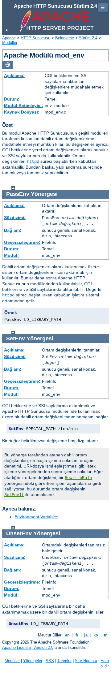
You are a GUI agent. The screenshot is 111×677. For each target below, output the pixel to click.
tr (105, 635)
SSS (50, 660)
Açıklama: (14, 75)
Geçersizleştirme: (22, 242)
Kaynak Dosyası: (21, 112)
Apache (9, 38)
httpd (33, 161)
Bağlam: (12, 230)
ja (86, 635)
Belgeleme (64, 38)
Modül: (11, 255)
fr (77, 635)
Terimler (64, 660)
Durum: (11, 99)
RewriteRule (78, 477)
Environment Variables (36, 516)
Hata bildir (105, 663)
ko (95, 635)
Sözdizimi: (15, 217)
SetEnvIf (14, 494)
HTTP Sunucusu (35, 38)
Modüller (9, 42)
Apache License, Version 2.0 (27, 647)
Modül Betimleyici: (23, 105)
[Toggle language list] (7, 65)
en (67, 635)
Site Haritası (86, 660)
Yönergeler (32, 660)
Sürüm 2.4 (88, 38)
